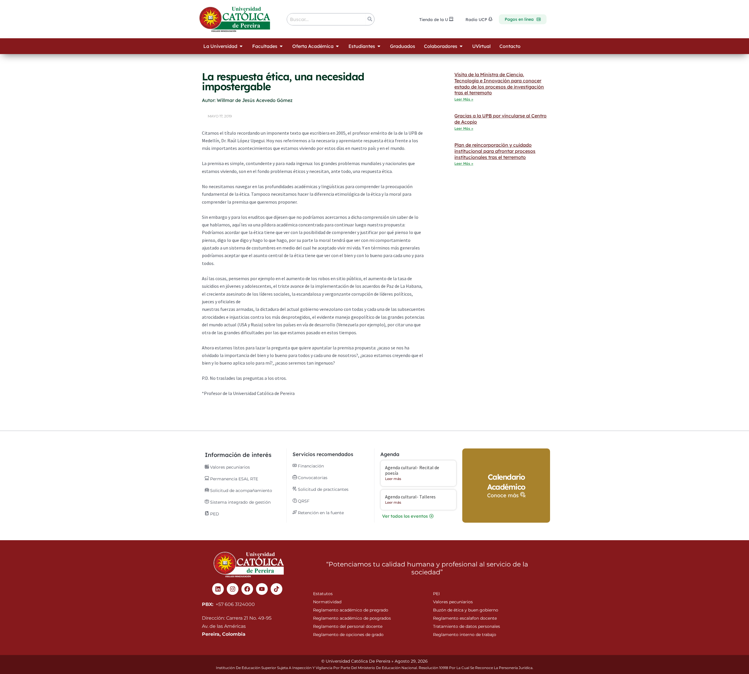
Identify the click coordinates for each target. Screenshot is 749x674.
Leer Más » (463, 99)
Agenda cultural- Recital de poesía (412, 470)
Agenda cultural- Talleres (410, 497)
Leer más (393, 479)
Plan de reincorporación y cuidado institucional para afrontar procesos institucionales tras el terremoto (494, 151)
